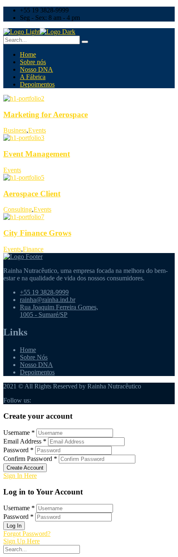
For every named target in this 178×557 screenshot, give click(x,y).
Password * (18, 449)
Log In (14, 526)
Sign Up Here (21, 541)
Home (28, 54)
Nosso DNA (36, 69)
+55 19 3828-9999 (44, 292)
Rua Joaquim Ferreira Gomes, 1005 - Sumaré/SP (59, 311)
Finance (33, 249)
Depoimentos (37, 84)
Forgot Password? (27, 533)
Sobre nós (33, 61)
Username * (19, 432)
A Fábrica (33, 76)
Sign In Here (20, 475)
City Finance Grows (37, 233)
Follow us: (17, 400)
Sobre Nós (34, 357)
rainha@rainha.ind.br (47, 299)
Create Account (25, 468)
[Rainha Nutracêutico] (21, 31)
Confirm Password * (30, 458)
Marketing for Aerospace (45, 114)
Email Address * (24, 441)
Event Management (36, 153)
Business (14, 130)
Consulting (17, 209)
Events (37, 130)
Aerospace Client (31, 193)
